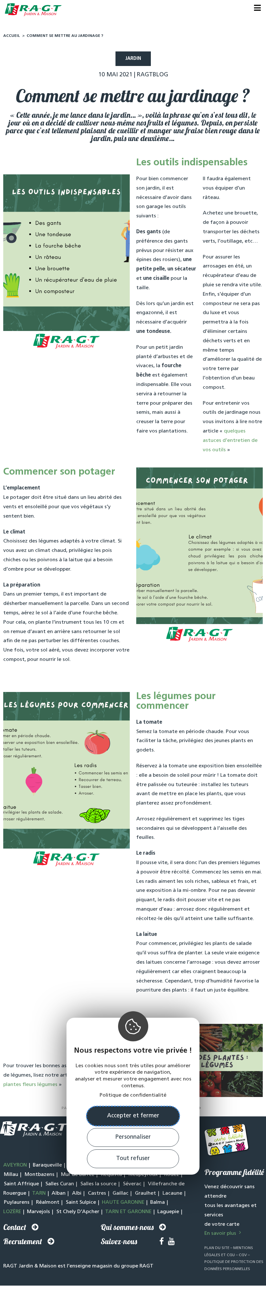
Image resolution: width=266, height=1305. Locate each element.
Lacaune (172, 1193)
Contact (14, 1227)
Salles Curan (59, 1184)
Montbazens (39, 1174)
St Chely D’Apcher (77, 1211)
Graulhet (145, 1193)
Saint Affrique (21, 1184)
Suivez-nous (119, 1241)
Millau (11, 1174)
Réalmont (47, 1202)
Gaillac (120, 1193)
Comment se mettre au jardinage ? (65, 36)
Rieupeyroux (143, 1174)
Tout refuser (133, 1159)
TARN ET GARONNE (128, 1211)
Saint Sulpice (81, 1202)
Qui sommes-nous (127, 1227)
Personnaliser (133, 1137)
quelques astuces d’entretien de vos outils (230, 441)
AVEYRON (15, 1165)
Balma (157, 1202)
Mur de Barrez (77, 1174)
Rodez (171, 1174)
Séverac (132, 1184)
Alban (59, 1193)
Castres (97, 1193)
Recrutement (22, 1241)
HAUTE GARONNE (123, 1202)
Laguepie (168, 1211)
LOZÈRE (12, 1211)
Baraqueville (47, 1165)
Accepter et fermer (133, 1116)
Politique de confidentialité (133, 1095)
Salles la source (98, 1184)
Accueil (11, 36)
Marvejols (38, 1211)
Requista (111, 1174)
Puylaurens (17, 1202)
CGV (243, 1255)
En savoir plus (220, 1233)
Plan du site (216, 1248)
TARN (39, 1193)
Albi (76, 1193)
